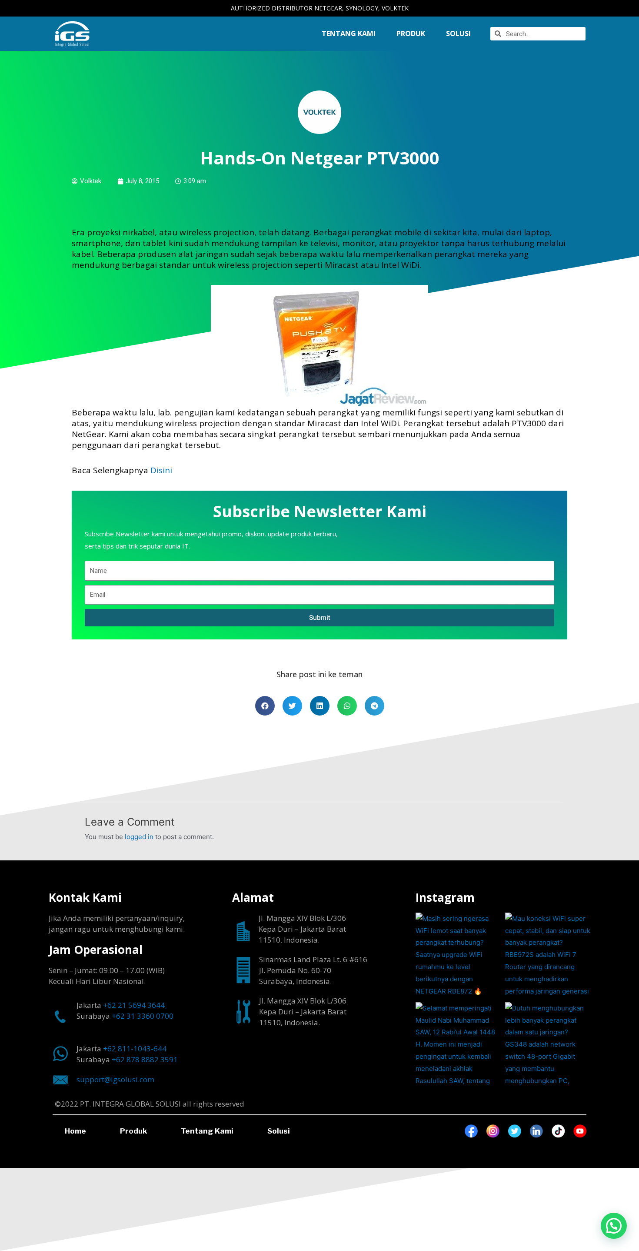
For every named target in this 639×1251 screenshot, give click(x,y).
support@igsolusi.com (115, 1079)
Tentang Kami (349, 33)
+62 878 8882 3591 (145, 1059)
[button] (614, 1226)
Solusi (278, 1131)
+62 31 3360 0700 (142, 1016)
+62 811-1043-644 (134, 1049)
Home (75, 1131)
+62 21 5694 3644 (134, 1005)
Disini (161, 470)
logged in (139, 837)
